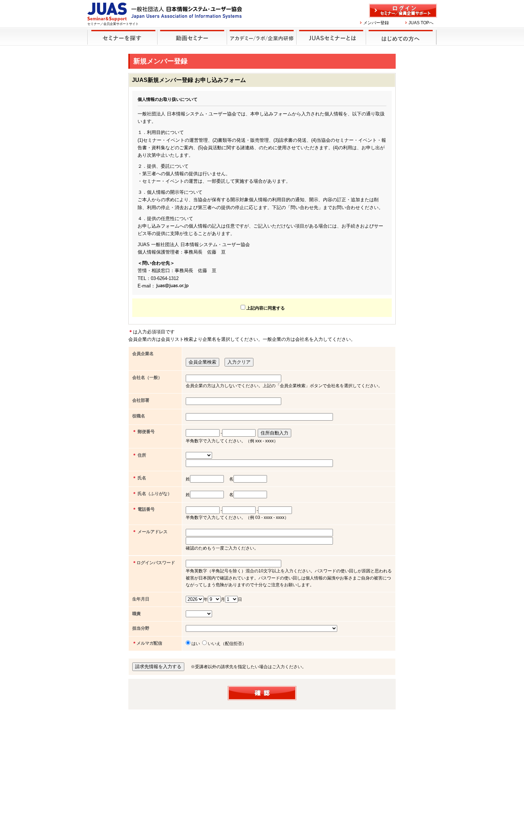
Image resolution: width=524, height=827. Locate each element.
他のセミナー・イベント (262, 36)
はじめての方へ (402, 36)
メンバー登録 (376, 22)
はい (195, 643)
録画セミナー (192, 36)
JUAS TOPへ (421, 22)
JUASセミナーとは (332, 36)
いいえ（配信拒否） (227, 643)
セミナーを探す (122, 36)
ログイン (403, 11)
